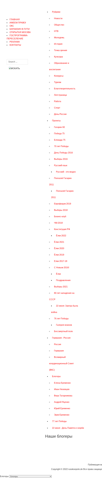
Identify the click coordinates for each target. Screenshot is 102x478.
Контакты (15, 45)
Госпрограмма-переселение (17, 37)
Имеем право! (18, 23)
